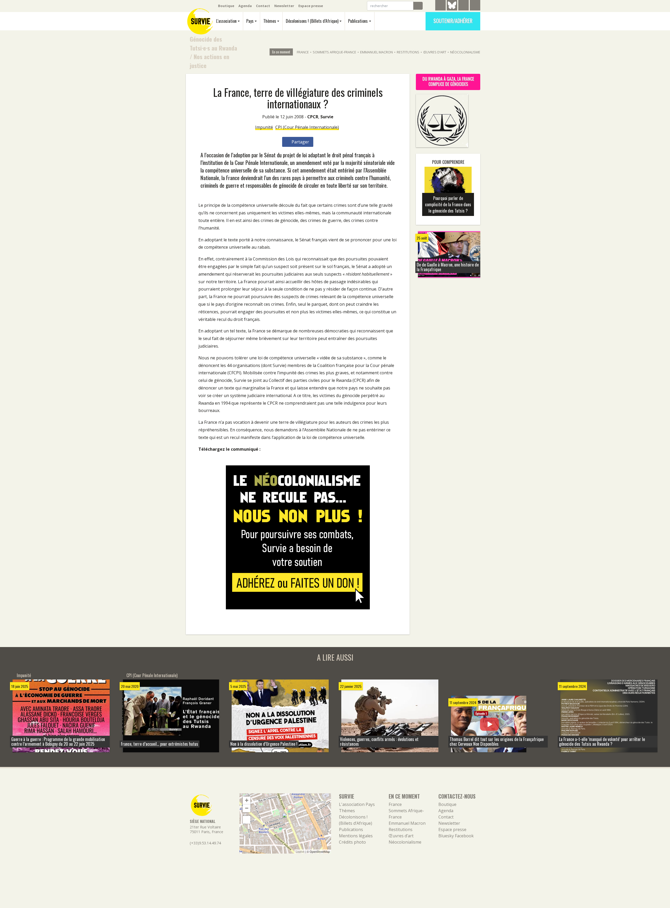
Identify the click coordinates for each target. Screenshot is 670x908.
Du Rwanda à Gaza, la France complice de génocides (448, 81)
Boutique (226, 5)
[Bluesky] (452, 9)
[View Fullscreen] (246, 820)
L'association (226, 21)
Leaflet (300, 851)
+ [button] (246, 800)
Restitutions (408, 52)
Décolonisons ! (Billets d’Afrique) (312, 21)
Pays (250, 21)
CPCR (312, 117)
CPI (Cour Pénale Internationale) (307, 127)
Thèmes (269, 21)
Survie (326, 117)
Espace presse (310, 5)
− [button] (246, 808)
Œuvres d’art (434, 52)
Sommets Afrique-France (334, 52)
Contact (263, 5)
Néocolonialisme (465, 52)
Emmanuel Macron (376, 52)
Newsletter (284, 5)
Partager (300, 142)
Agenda (245, 5)
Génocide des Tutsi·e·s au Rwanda (213, 43)
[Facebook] (463, 6)
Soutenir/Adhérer (452, 21)
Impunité (264, 127)
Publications (358, 21)
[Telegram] (440, 6)
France (303, 52)
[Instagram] (475, 6)
